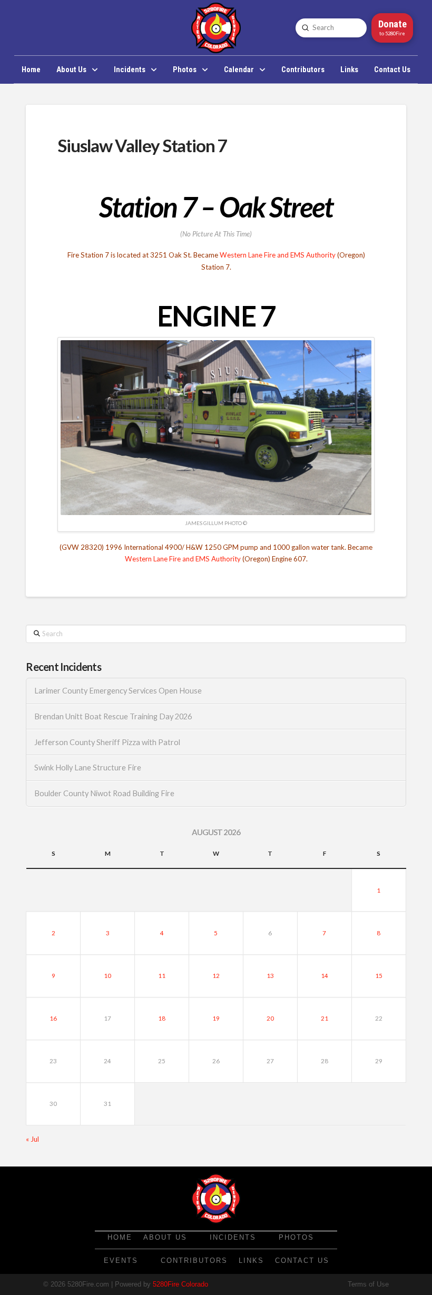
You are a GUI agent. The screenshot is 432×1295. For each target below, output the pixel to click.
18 (161, 1018)
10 (107, 975)
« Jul (32, 1139)
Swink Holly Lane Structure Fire (87, 767)
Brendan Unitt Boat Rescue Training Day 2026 (113, 716)
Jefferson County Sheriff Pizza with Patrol (107, 742)
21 (324, 1018)
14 (324, 975)
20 (270, 1018)
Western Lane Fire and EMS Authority (278, 255)
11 (161, 975)
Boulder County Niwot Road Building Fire (104, 793)
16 (53, 1018)
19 (216, 1018)
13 (270, 975)
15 (378, 975)
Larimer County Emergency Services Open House (118, 690)
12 (216, 975)
